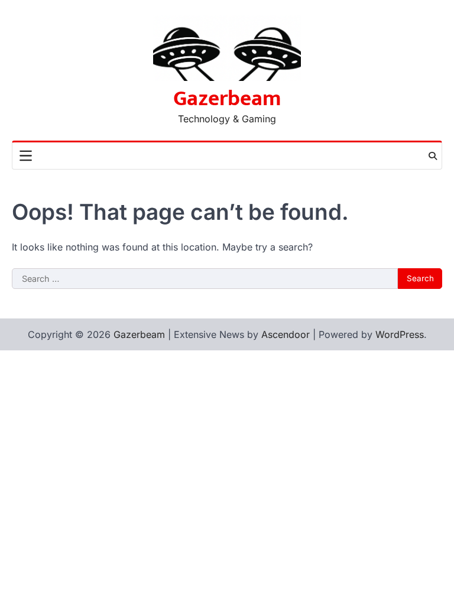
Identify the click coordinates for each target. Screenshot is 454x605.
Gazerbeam (227, 98)
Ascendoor (285, 334)
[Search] (433, 156)
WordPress (399, 334)
